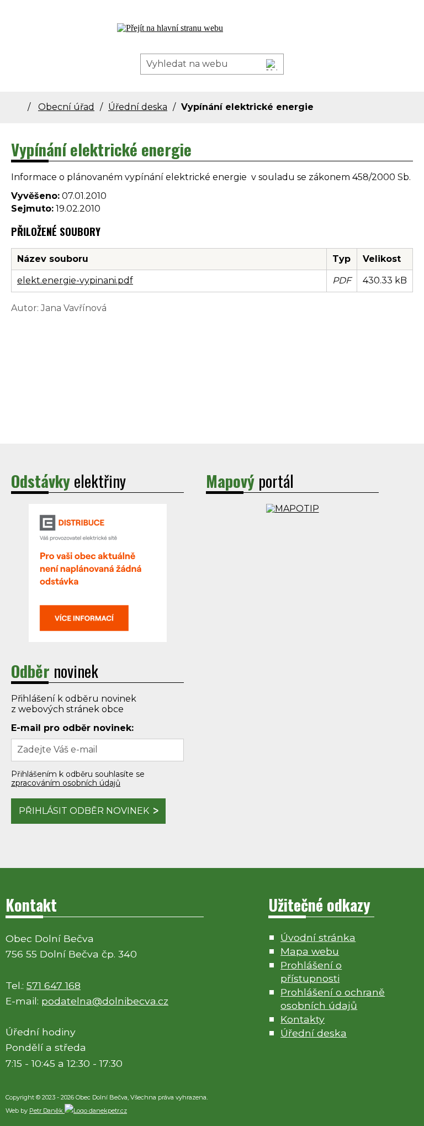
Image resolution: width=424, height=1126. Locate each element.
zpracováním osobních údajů (65, 783)
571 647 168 (53, 985)
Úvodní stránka (318, 937)
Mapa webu (309, 951)
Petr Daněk (47, 1110)
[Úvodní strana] (23, 107)
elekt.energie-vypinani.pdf (75, 280)
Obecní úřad (66, 107)
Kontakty (302, 1019)
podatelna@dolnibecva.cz (104, 1001)
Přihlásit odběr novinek (84, 811)
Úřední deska (137, 107)
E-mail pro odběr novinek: (72, 728)
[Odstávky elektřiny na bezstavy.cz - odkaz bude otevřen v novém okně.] (98, 639)
